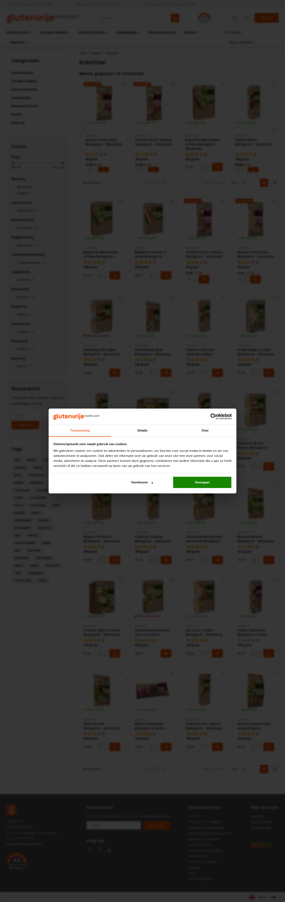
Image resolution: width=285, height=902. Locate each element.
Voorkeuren (139, 482)
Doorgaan (202, 482)
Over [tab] (205, 430)
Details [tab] (142, 430)
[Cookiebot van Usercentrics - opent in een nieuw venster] (213, 417)
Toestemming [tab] (80, 430)
